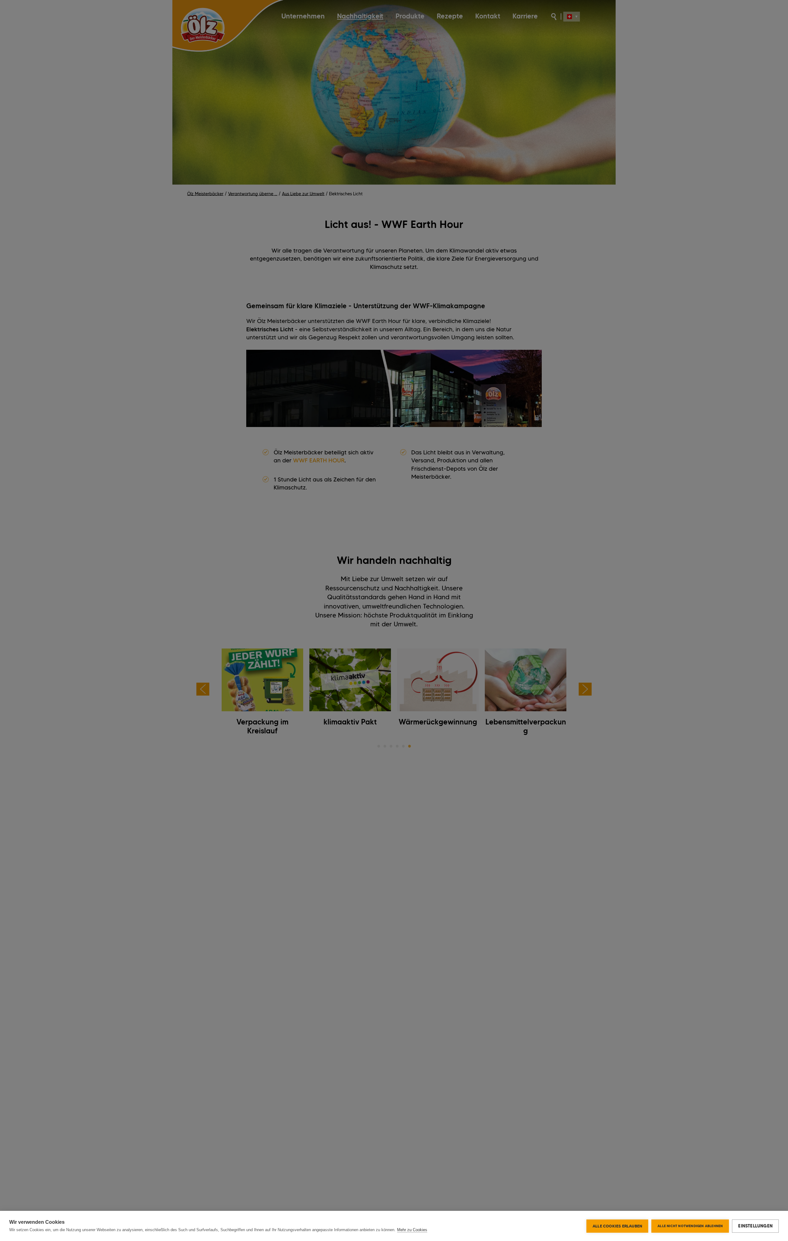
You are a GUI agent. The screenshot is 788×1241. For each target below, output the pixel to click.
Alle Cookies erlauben (617, 1225)
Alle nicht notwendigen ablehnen (690, 1226)
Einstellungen (755, 1225)
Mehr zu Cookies (412, 1229)
